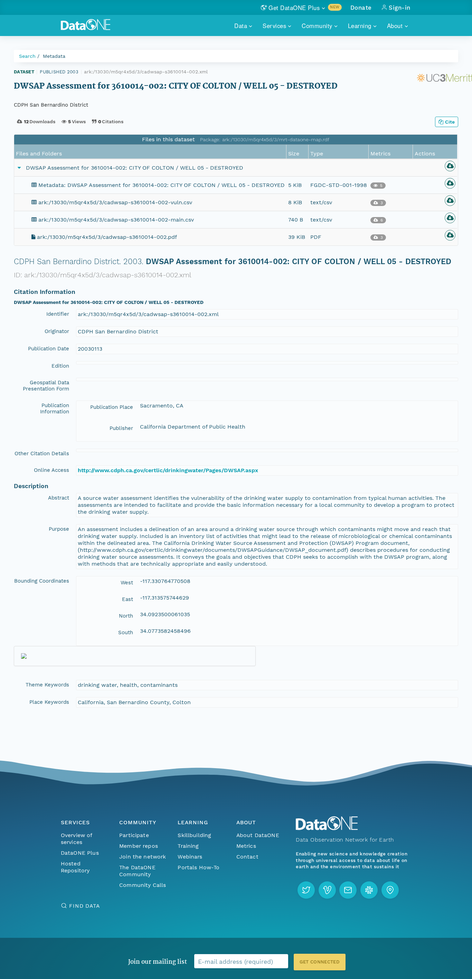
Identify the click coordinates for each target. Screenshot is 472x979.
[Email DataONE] (348, 890)
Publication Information (54, 408)
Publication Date (48, 348)
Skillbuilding (194, 835)
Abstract (58, 498)
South (125, 632)
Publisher (121, 428)
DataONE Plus (80, 853)
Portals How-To (198, 867)
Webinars (190, 856)
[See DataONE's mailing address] (390, 890)
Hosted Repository (75, 867)
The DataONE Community (137, 871)
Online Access (51, 470)
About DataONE (257, 835)
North (126, 616)
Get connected (320, 961)
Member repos (138, 846)
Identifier (57, 314)
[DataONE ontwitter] (306, 890)
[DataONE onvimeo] (327, 890)
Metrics (246, 846)
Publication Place (111, 407)
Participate (134, 835)
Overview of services (76, 838)
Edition (60, 366)
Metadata (54, 56)
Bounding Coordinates (41, 581)
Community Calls (142, 885)
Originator (57, 331)
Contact (247, 856)
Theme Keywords (47, 685)
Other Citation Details (42, 453)
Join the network (142, 856)
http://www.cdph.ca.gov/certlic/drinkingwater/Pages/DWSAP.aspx (168, 470)
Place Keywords (49, 702)
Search (27, 56)
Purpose (59, 529)
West (127, 583)
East (127, 599)
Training (188, 846)
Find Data (84, 905)
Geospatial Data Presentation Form (46, 385)
